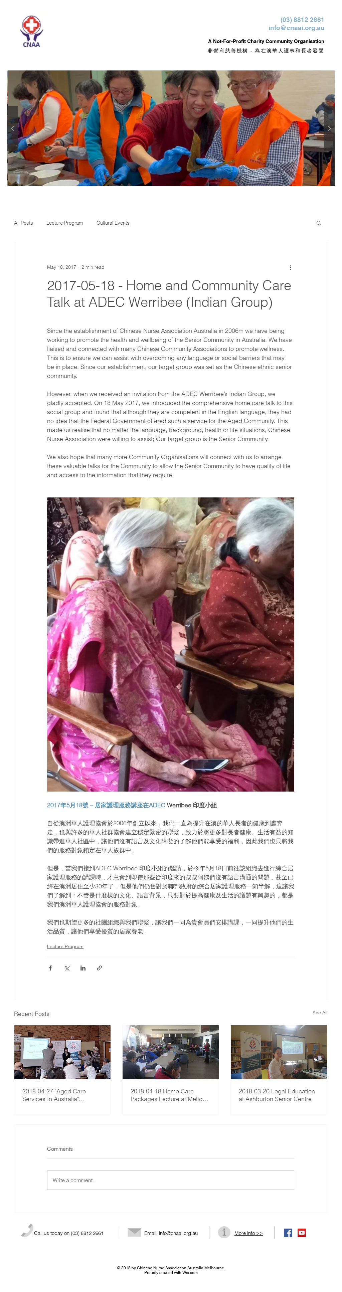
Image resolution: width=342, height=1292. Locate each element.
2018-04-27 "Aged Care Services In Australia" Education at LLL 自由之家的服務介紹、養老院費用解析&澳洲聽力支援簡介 (61, 1095)
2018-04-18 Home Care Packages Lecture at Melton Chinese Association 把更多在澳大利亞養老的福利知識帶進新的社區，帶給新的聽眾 (170, 1095)
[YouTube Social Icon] (302, 1233)
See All (320, 1013)
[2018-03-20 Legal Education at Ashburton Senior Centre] (279, 1052)
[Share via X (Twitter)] (66, 968)
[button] (319, 222)
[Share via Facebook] (50, 968)
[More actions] (290, 267)
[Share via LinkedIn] (83, 968)
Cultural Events (113, 223)
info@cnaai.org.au (297, 27)
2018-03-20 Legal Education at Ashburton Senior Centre (277, 1095)
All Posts (23, 223)
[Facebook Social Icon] (288, 1233)
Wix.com (190, 1272)
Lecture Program (64, 223)
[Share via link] (99, 968)
